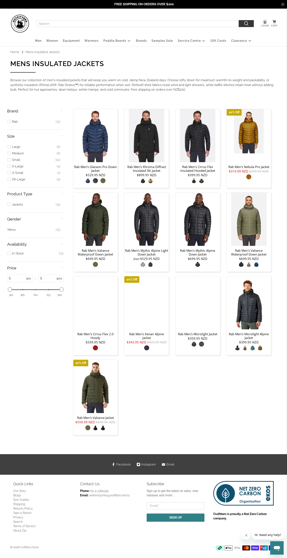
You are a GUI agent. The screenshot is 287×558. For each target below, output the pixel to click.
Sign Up (175, 517)
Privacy (18, 517)
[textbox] (21, 278)
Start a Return (22, 513)
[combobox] (138, 23)
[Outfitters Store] (19, 23)
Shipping (19, 504)
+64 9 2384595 (99, 491)
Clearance (239, 40)
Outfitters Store (29, 547)
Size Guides (21, 499)
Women (52, 40)
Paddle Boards (114, 40)
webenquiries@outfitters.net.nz (109, 495)
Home (14, 52)
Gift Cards (218, 40)
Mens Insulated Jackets (43, 52)
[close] (283, 4)
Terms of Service (24, 526)
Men (38, 40)
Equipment (71, 40)
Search (18, 521)
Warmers (91, 40)
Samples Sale (162, 40)
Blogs (17, 495)
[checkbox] (36, 121)
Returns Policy (23, 508)
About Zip (19, 530)
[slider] (10, 289)
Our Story (19, 491)
